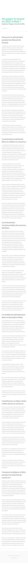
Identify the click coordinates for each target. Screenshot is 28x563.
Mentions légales (14, 557)
